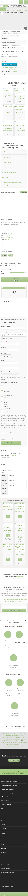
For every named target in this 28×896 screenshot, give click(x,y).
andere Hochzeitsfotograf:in (10, 384)
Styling (5, 404)
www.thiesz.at (12, 74)
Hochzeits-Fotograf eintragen (7, 793)
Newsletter (3, 852)
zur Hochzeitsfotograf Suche (1, 6)
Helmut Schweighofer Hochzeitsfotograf (20, 114)
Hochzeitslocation (8, 386)
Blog (2, 840)
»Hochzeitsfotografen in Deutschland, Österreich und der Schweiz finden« (14, 773)
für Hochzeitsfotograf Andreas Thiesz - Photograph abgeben (8, 645)
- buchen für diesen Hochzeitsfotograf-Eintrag (14, 714)
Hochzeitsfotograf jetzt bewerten (15, 279)
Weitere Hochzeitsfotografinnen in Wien (14, 735)
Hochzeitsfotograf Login (7, 886)
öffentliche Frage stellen (14, 610)
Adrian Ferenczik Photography (8, 96)
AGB (2, 860)
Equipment (7, 162)
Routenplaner (24, 192)
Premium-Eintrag (5, 816)
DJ (4, 393)
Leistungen (7, 157)
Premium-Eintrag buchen (8, 796)
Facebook (3, 833)
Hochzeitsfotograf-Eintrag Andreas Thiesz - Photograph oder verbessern (8, 693)
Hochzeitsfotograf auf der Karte (10, 67)
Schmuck (6, 406)
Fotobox (5, 413)
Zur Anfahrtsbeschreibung (8, 462)
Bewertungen (19, 10)
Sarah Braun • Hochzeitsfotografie (8, 129)
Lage (8, 10)
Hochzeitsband (7, 391)
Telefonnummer (5, 366)
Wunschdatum (4, 353)
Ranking (3, 820)
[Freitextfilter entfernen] (21, 2)
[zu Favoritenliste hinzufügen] (2, 13)
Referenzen (5, 167)
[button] (14, 20)
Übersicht (3, 10)
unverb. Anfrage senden (9, 64)
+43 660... (8, 71)
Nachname (4, 347)
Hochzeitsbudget (5, 371)
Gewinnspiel (3, 848)
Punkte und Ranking (5, 800)
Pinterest (3, 837)
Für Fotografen (4, 813)
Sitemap (3, 824)
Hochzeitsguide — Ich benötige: (9, 382)
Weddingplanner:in (8, 410)
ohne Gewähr (19, 576)
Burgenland (10, 237)
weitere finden (20, 642)
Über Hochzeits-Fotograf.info (7, 789)
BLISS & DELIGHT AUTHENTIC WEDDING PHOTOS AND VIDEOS (20, 555)
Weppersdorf (7, 235)
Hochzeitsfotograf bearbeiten (7, 872)
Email (2, 360)
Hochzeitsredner (7, 408)
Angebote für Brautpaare (9, 172)
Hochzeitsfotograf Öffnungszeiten (10, 69)
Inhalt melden (15, 578)
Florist (5, 397)
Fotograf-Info (8, 152)
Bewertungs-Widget (6, 804)
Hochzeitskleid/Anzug (8, 395)
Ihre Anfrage (4, 332)
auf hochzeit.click (14, 760)
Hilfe (2, 808)
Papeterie (6, 402)
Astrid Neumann (8, 549)
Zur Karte (4, 459)
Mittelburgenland (10, 245)
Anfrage (25, 10)
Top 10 (2, 844)
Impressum (3, 857)
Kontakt (10, 255)
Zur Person (5, 177)
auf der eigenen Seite (20, 691)
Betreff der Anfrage (6, 326)
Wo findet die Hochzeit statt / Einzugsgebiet (11, 184)
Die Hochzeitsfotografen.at (20, 129)
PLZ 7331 (9, 233)
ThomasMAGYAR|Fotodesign (8, 111)
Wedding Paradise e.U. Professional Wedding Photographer (19, 98)
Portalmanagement (5, 868)
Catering (6, 389)
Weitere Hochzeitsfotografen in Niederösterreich (14, 733)
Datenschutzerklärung (8, 438)
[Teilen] (22, 894)
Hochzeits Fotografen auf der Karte (9, 781)
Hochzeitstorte (7, 400)
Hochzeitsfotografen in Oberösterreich (12, 737)
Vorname (3, 341)
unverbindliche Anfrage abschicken (11, 443)
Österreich (6, 239)
